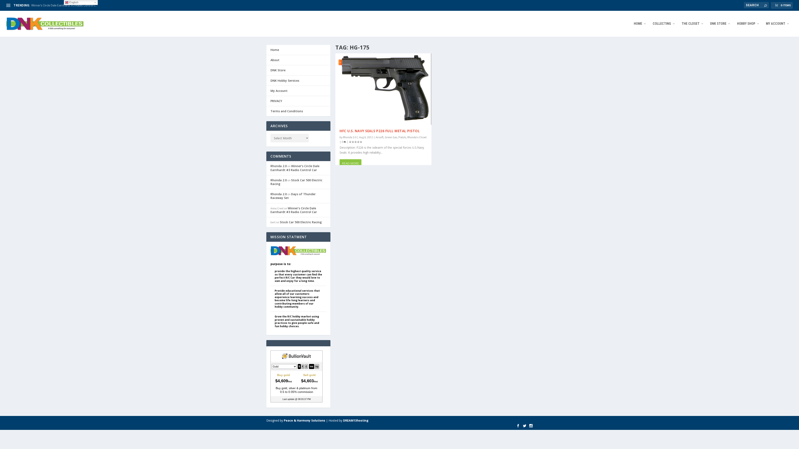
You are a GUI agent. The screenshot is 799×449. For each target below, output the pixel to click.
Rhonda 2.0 (278, 166)
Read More (350, 163)
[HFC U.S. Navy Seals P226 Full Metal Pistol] (383, 89)
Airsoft (379, 137)
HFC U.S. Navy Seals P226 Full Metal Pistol (380, 131)
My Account (775, 24)
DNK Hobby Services (284, 81)
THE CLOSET (691, 24)
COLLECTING (662, 24)
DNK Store (277, 70)
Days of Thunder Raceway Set (293, 196)
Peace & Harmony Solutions (304, 420)
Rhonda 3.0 (349, 137)
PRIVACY (276, 101)
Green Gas (391, 137)
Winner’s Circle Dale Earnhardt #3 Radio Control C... (64, 5)
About (274, 60)
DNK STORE (718, 24)
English (73, 2)
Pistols (402, 137)
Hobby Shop (746, 24)
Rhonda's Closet (417, 137)
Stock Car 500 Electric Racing (296, 182)
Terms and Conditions (286, 111)
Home (638, 24)
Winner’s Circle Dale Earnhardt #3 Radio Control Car (294, 168)
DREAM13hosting (355, 420)
